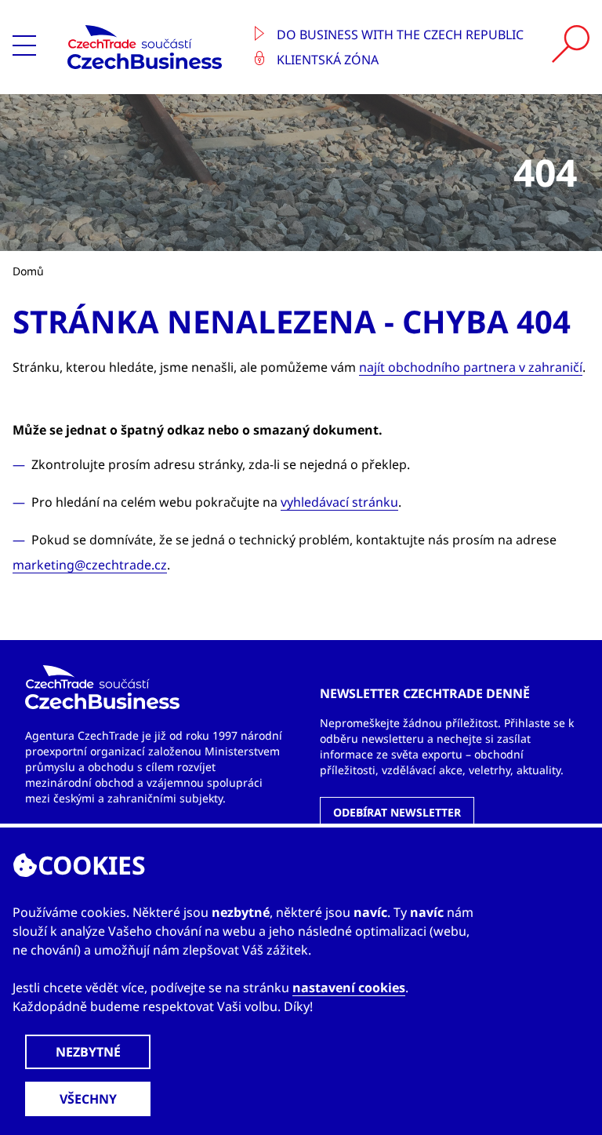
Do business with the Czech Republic (399, 34)
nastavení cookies (348, 987)
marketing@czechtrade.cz (90, 564)
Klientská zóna (326, 59)
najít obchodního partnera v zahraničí (470, 367)
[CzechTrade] (150, 47)
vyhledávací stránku (339, 502)
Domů (28, 271)
